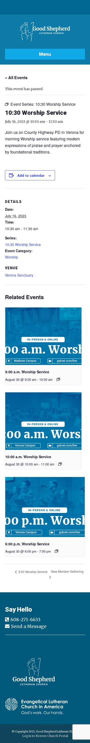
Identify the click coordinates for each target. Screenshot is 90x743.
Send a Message (28, 626)
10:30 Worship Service (23, 244)
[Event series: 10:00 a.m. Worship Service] (60, 463)
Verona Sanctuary (19, 275)
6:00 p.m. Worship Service (27, 543)
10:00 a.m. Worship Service (28, 456)
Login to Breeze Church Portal (45, 736)
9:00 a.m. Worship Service (27, 371)
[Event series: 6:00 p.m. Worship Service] (56, 551)
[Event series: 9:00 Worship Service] (58, 379)
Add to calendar (30, 175)
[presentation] (43, 336)
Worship (11, 256)
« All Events (16, 77)
